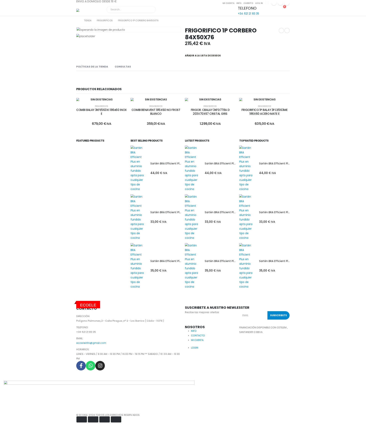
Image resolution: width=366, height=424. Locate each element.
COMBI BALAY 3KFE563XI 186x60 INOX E (101, 112)
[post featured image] (139, 168)
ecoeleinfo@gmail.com (91, 343)
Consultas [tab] (123, 66)
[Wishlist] (273, 8)
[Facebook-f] (81, 365)
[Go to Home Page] (77, 20)
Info (239, 3)
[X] (280, 2)
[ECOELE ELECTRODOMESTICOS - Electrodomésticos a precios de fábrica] (86, 11)
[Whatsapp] (90, 365)
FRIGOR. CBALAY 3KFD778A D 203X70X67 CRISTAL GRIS (210, 112)
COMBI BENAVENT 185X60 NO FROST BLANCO (156, 112)
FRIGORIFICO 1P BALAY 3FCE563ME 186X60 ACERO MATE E (265, 112)
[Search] (150, 9)
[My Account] (265, 8)
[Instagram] (287, 2)
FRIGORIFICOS (101, 106)
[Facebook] (274, 2)
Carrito (248, 3)
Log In (259, 3)
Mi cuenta (228, 3)
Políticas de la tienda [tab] (92, 66)
